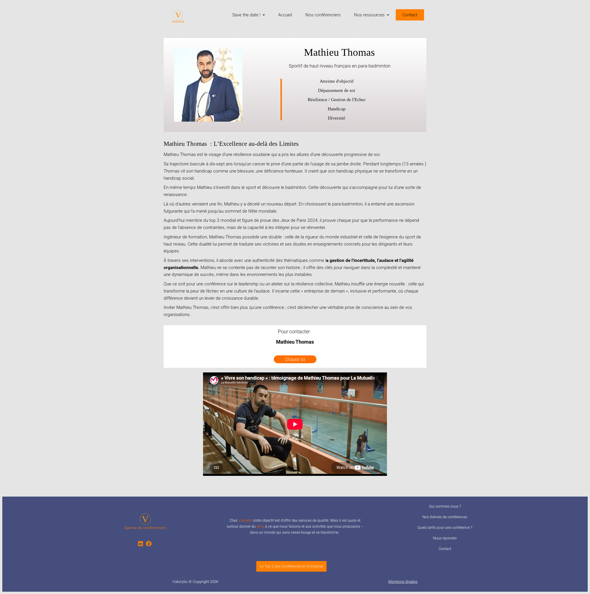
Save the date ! (246, 15)
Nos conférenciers (323, 15)
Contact (409, 15)
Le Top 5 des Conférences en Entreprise (291, 566)
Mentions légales (403, 581)
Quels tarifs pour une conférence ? (444, 527)
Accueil (285, 15)
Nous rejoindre (445, 538)
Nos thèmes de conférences (444, 517)
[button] (248, 14)
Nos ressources (369, 15)
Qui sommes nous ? (445, 506)
